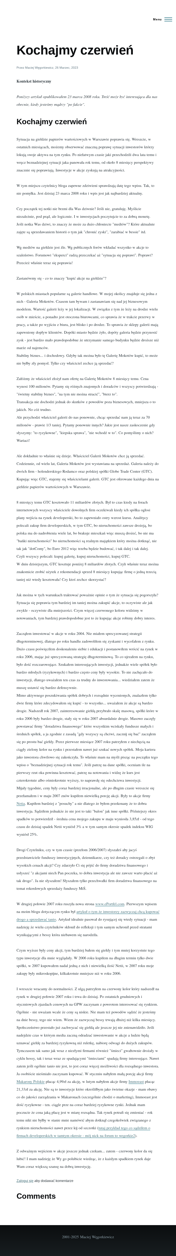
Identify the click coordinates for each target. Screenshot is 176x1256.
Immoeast (136, 1081)
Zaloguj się (25, 1181)
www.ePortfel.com (109, 903)
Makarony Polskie (31, 1081)
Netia (21, 803)
